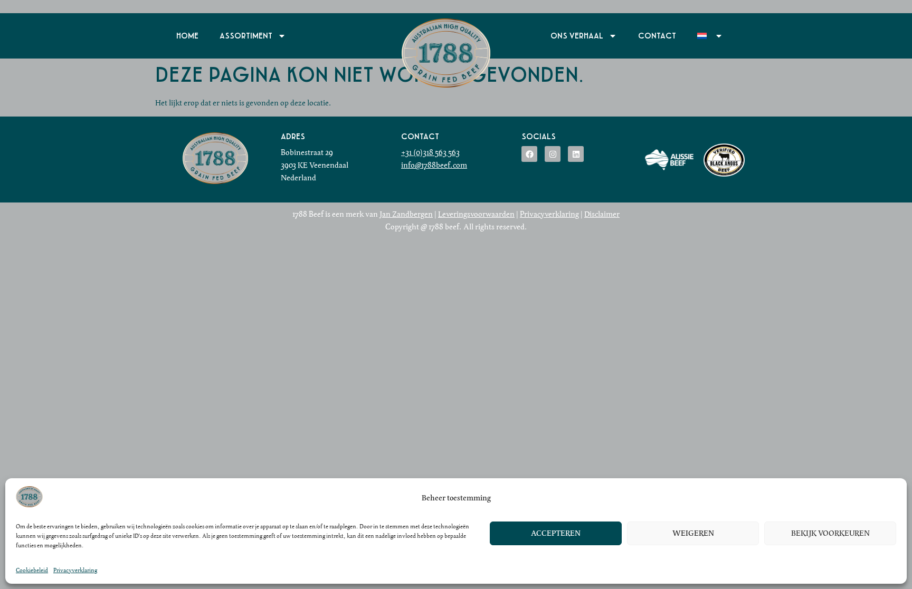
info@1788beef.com (434, 165)
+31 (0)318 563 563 (430, 152)
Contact (657, 36)
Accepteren (556, 533)
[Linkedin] (576, 154)
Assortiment (246, 36)
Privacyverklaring (75, 570)
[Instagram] (552, 154)
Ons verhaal (576, 36)
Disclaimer (602, 214)
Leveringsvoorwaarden (476, 214)
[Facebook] (529, 154)
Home (187, 36)
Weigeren (693, 533)
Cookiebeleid (32, 570)
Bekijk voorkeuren (830, 533)
